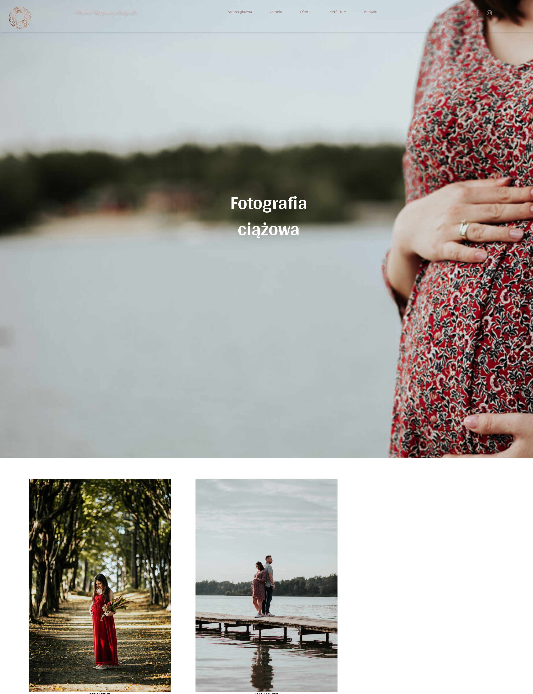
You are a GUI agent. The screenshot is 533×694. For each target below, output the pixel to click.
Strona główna (240, 12)
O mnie (276, 12)
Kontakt (371, 12)
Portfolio (335, 12)
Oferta (305, 12)
